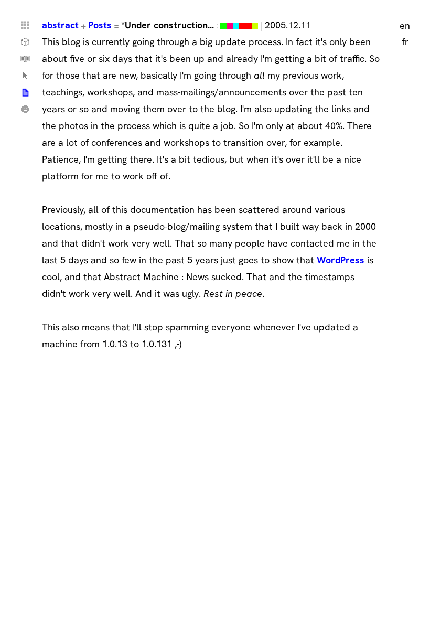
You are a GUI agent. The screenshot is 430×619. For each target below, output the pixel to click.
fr (405, 42)
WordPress (340, 260)
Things (25, 42)
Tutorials (25, 58)
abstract (60, 25)
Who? (25, 109)
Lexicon (25, 75)
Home (25, 25)
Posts (100, 25)
